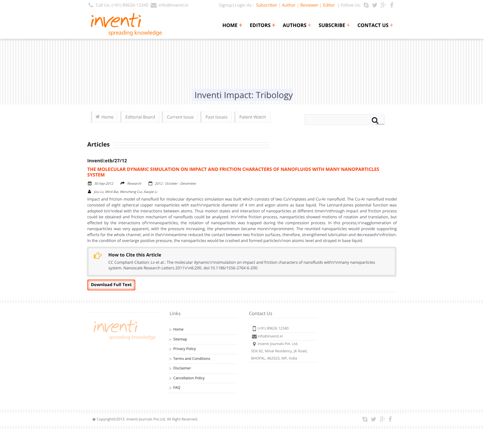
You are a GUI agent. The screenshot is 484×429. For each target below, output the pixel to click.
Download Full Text (111, 284)
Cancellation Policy (188, 378)
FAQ (176, 387)
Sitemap (180, 339)
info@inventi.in (174, 5)
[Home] (123, 339)
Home (232, 25)
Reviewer (309, 5)
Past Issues (216, 117)
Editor (329, 5)
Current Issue (180, 117)
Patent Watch (252, 117)
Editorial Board (140, 117)
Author (289, 5)
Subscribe (334, 25)
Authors (297, 25)
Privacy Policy (184, 348)
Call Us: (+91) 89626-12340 (122, 5)
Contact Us (375, 25)
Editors (262, 25)
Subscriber (265, 5)
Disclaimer (182, 368)
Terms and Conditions (191, 358)
